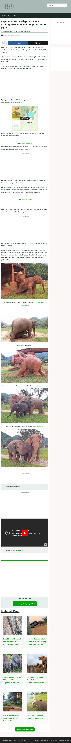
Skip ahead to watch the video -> (12, 102)
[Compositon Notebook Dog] (25, 131)
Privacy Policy (44, 740)
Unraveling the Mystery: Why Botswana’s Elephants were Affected (36, 680)
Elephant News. (17, 550)
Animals (4, 15)
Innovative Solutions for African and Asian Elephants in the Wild (12, 680)
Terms (50, 740)
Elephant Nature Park (27, 143)
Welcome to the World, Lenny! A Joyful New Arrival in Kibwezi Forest (12, 718)
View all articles (25, 729)
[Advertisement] (24, 87)
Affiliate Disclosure (58, 740)
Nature (14, 15)
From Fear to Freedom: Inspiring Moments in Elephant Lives (36, 718)
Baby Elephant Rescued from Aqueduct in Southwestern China (12, 641)
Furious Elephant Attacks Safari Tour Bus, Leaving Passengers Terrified (36, 641)
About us (36, 740)
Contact (67, 740)
